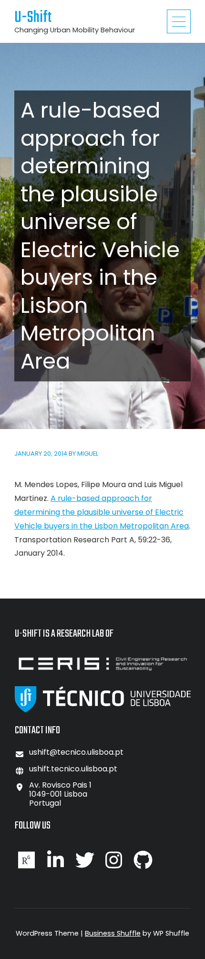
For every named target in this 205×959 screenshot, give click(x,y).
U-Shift (32, 18)
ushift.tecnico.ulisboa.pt (73, 768)
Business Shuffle (113, 933)
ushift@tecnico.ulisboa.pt (76, 752)
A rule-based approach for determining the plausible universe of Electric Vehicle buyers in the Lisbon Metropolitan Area (101, 512)
